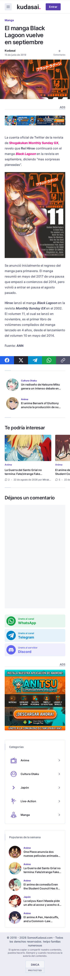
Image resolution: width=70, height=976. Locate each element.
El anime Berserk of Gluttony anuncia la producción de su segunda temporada (40, 407)
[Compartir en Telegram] (35, 360)
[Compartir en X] (21, 360)
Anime (8, 464)
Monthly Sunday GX (43, 143)
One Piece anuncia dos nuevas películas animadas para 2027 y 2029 (42, 855)
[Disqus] (35, 556)
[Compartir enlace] (63, 360)
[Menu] (8, 6)
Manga (9, 20)
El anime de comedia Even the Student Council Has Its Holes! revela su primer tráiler (41, 890)
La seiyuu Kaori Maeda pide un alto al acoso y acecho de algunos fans (42, 904)
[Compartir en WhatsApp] (49, 360)
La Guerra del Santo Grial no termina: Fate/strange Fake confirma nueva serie (23, 473)
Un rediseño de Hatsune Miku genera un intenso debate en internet (40, 388)
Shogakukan (18, 143)
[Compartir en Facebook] (7, 360)
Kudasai (10, 50)
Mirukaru (48, 479)
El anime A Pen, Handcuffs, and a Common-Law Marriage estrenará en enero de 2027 (42, 922)
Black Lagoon (26, 154)
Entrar (53, 6)
